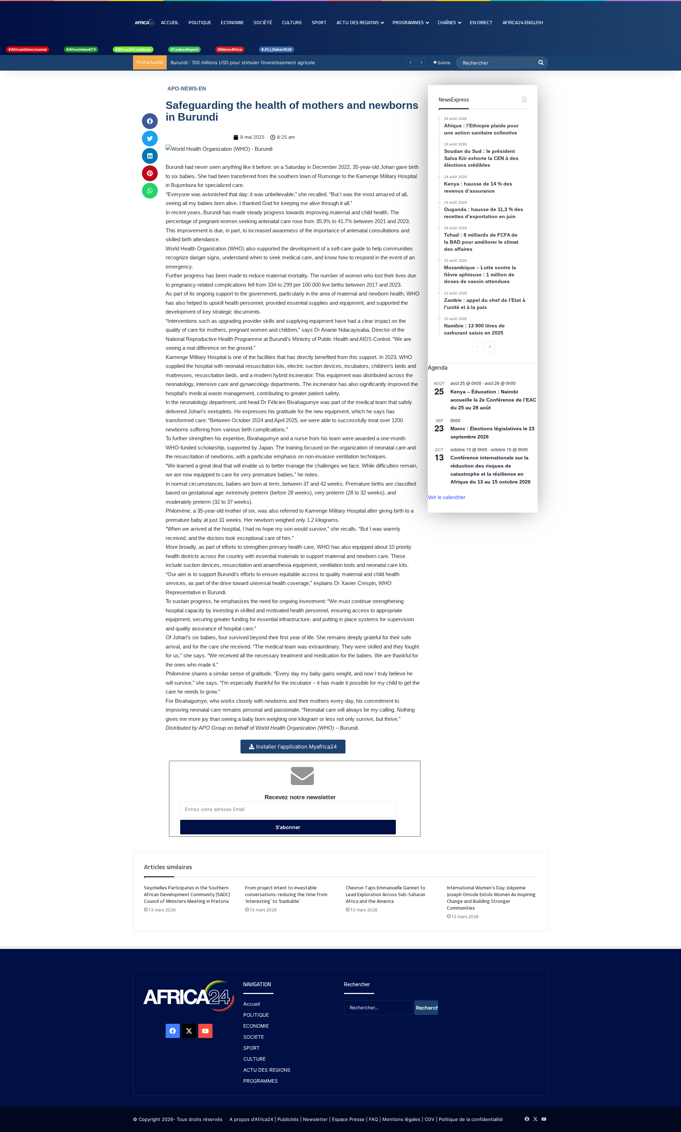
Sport (319, 22)
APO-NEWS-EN (186, 88)
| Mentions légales (400, 1119)
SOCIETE (253, 1037)
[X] (189, 1031)
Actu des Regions (358, 22)
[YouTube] (205, 1031)
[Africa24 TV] (144, 22)
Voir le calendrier (446, 497)
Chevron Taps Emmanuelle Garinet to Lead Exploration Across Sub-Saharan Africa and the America (385, 894)
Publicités (288, 1119)
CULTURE (254, 1059)
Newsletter (315, 1119)
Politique (200, 22)
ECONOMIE (256, 1026)
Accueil (170, 22)
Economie (232, 22)
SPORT (251, 1048)
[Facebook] (173, 1031)
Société (263, 22)
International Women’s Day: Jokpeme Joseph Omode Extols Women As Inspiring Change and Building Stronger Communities (491, 897)
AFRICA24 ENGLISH (523, 22)
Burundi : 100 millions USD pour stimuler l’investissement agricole (242, 62)
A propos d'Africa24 (251, 1119)
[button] (150, 121)
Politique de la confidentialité (471, 1119)
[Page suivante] (490, 347)
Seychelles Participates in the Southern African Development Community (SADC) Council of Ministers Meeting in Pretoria (187, 894)
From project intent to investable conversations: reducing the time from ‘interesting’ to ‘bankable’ (286, 894)
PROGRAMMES (408, 22)
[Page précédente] (477, 347)
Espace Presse (348, 1119)
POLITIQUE (256, 1015)
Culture (292, 22)
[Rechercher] (541, 62)
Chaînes (447, 22)
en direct (481, 22)
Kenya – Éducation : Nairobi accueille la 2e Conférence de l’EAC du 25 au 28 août (493, 399)
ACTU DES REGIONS (266, 1070)
